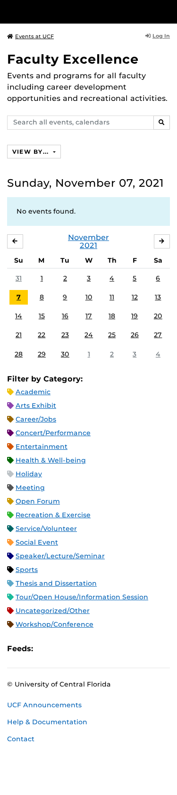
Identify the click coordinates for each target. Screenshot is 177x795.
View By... (31, 151)
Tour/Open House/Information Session (82, 597)
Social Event (37, 542)
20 (158, 316)
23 (65, 335)
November (88, 237)
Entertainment (41, 446)
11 (112, 297)
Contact (20, 739)
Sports (27, 569)
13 (158, 297)
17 (88, 316)
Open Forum (38, 501)
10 (89, 297)
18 (112, 316)
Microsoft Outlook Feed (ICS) (61, 648)
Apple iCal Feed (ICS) (45, 648)
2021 (88, 245)
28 (19, 354)
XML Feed (93, 648)
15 (42, 316)
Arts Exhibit (36, 405)
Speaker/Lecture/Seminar (60, 556)
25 (112, 335)
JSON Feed (109, 648)
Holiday (29, 474)
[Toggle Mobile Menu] (167, 11)
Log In (161, 36)
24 (88, 335)
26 (135, 335)
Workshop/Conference (54, 624)
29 (42, 354)
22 (41, 335)
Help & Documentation (47, 722)
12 (135, 297)
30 (65, 354)
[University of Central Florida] (72, 11)
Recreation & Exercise (53, 515)
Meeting (30, 487)
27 (158, 335)
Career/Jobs (36, 419)
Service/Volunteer (46, 528)
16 (65, 316)
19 (134, 316)
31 (19, 278)
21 (19, 335)
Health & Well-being (51, 460)
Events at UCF (34, 36)
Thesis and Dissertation (56, 583)
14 (18, 316)
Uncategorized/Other (53, 610)
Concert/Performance (53, 433)
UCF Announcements (44, 705)
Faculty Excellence (73, 59)
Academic (33, 392)
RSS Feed (77, 648)
